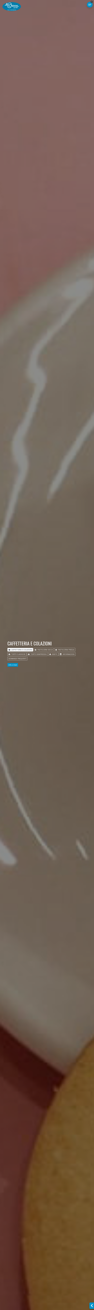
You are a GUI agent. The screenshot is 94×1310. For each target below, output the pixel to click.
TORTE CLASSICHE (18, 654)
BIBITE (54, 654)
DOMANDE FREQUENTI (17, 659)
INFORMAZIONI (69, 654)
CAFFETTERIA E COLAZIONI (21, 650)
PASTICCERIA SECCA (45, 650)
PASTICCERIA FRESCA (66, 650)
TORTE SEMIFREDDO (39, 654)
